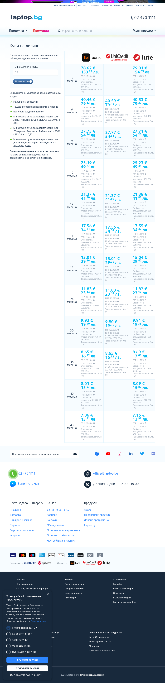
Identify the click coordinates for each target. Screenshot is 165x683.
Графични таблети (74, 588)
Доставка (82, 5)
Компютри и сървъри (100, 641)
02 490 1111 (144, 18)
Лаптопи (20, 579)
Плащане (94, 5)
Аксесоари (70, 597)
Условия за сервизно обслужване (117, 5)
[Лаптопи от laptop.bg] (26, 17)
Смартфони (119, 579)
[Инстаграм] (119, 454)
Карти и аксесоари (123, 588)
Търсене (60, 31)
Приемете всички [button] (27, 660)
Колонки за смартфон (124, 602)
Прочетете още (38, 621)
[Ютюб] (108, 454)
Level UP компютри (99, 637)
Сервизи (15, 525)
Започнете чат (28, 483)
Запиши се (75, 454)
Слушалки (118, 593)
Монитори (94, 646)
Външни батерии (122, 597)
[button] (27, 675)
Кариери (52, 515)
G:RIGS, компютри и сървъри (32, 588)
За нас (151, 5)
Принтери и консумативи (102, 650)
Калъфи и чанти (73, 593)
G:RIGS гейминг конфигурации (105, 632)
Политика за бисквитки (60, 535)
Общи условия (55, 525)
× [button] (48, 594)
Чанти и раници (24, 584)
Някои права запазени (92, 674)
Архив (88, 509)
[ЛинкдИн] (131, 454)
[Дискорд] (153, 454)
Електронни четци (74, 584)
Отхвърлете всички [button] (27, 668)
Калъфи (117, 584)
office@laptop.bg (105, 473)
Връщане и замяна (21, 520)
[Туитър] (142, 454)
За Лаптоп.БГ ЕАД (58, 509)
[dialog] (27, 635)
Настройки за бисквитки (61, 540)
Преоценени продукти (64, 5)
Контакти (140, 5)
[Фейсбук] (97, 454)
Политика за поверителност (63, 530)
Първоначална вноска (25, 67)
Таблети (69, 579)
